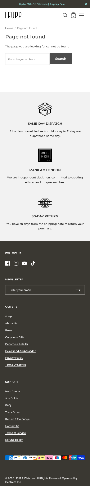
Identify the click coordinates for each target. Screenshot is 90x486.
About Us (11, 323)
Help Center (12, 391)
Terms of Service (15, 432)
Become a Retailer (16, 344)
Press (8, 330)
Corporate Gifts (14, 337)
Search (60, 59)
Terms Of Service (15, 364)
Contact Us (12, 425)
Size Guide (11, 398)
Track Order (12, 412)
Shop (8, 316)
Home (9, 28)
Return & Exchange (17, 419)
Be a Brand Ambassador (20, 350)
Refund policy (14, 439)
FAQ (8, 405)
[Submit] (78, 290)
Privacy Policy (14, 357)
